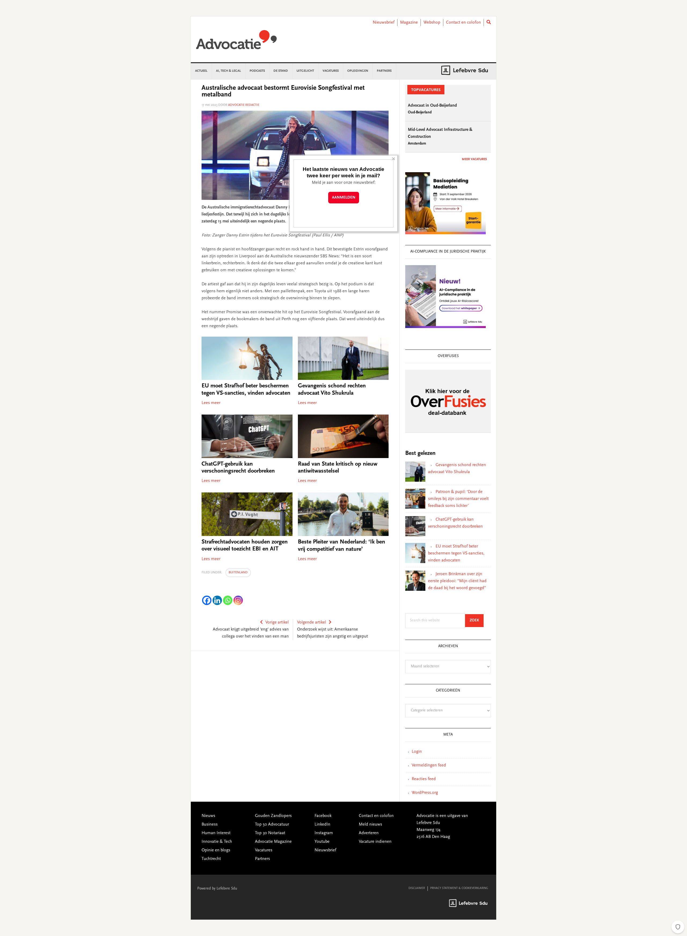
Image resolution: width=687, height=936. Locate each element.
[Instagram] (238, 600)
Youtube (322, 842)
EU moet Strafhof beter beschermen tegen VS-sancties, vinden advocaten (456, 553)
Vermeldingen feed (429, 765)
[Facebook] (206, 600)
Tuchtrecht (211, 859)
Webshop (431, 22)
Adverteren (369, 833)
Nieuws (208, 816)
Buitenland (238, 572)
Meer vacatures (474, 159)
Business (210, 824)
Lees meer (211, 403)
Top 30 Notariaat (270, 833)
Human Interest (216, 833)
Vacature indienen (375, 842)
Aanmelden (343, 198)
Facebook (323, 816)
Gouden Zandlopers (273, 816)
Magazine (409, 22)
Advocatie (236, 42)
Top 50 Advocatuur (272, 824)
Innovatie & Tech (217, 842)
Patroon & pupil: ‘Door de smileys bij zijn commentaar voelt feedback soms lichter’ (458, 499)
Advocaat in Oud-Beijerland (432, 105)
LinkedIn (322, 824)
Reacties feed (424, 779)
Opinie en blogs (216, 850)
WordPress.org (425, 793)
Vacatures (263, 850)
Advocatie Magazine (273, 842)
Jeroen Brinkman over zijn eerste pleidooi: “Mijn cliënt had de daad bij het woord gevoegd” (457, 581)
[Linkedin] (217, 600)
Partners (262, 859)
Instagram (324, 833)
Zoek (477, 620)
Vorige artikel (277, 622)
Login (417, 752)
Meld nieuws (370, 824)
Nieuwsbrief (383, 22)
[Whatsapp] (227, 600)
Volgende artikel (311, 622)
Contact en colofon (463, 22)
